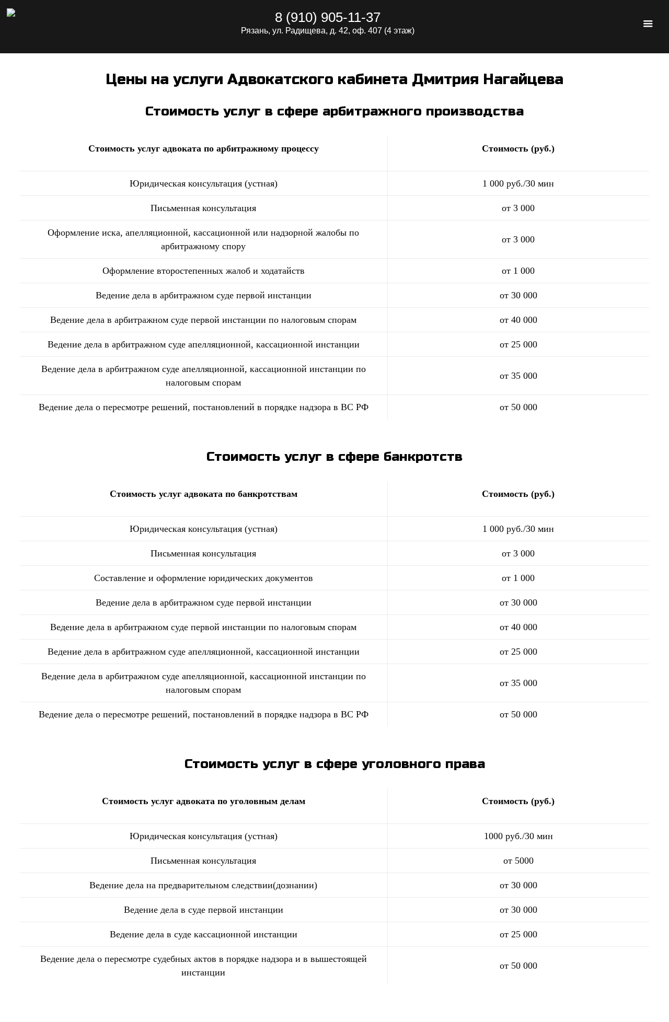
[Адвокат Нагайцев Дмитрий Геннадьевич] (92, 26)
